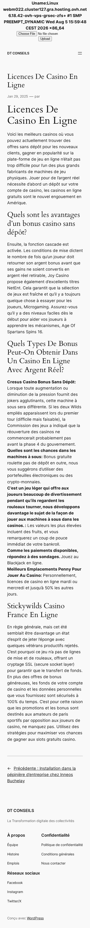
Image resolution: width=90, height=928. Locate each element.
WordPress (35, 918)
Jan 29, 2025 (17, 96)
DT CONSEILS (18, 53)
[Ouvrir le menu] (80, 53)
